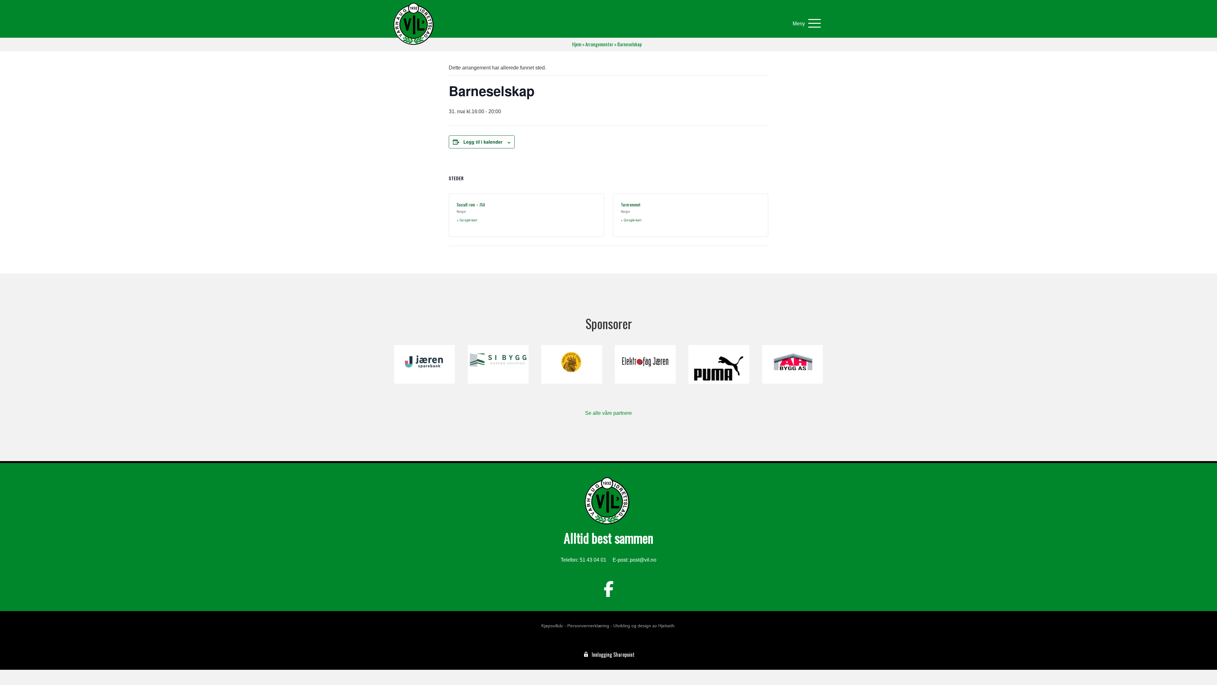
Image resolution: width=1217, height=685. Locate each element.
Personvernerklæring (588, 625)
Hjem (576, 44)
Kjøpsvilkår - (553, 625)
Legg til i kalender (482, 142)
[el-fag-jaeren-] (645, 364)
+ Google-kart (467, 220)
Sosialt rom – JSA (471, 204)
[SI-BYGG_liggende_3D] (498, 364)
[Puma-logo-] (718, 364)
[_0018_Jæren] (424, 364)
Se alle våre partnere (608, 413)
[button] (805, 23)
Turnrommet (631, 204)
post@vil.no (643, 560)
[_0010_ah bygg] (792, 364)
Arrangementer (599, 44)
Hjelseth (666, 625)
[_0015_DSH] (571, 364)
